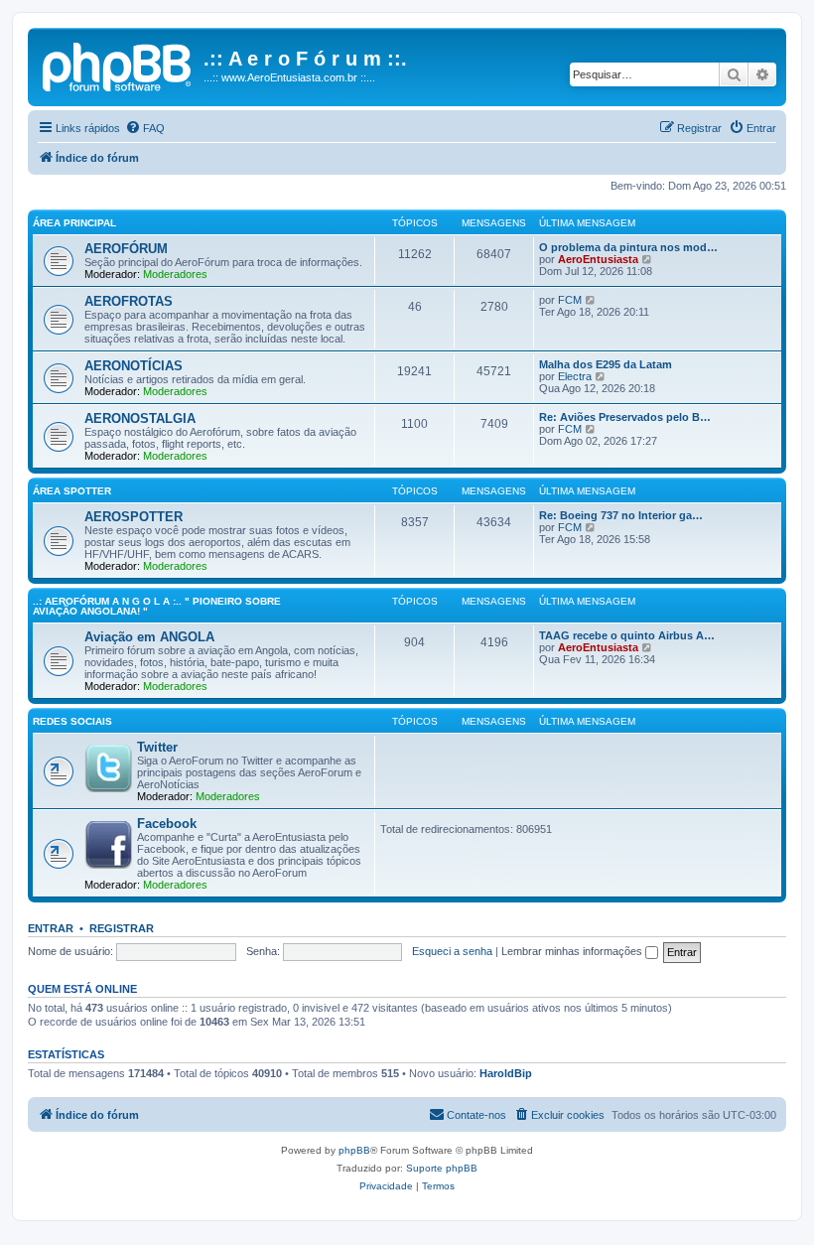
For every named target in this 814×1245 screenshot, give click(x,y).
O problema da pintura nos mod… (628, 247)
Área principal (74, 222)
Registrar (121, 928)
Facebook (167, 823)
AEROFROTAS (128, 301)
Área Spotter (72, 490)
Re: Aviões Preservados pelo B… (625, 417)
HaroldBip (505, 1073)
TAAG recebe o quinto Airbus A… (627, 635)
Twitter (157, 747)
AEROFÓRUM (126, 248)
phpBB (354, 1150)
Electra (575, 376)
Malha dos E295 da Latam (605, 364)
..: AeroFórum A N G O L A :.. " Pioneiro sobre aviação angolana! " (157, 606)
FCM (570, 300)
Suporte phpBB (441, 1168)
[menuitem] (145, 128)
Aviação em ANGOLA (149, 636)
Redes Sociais (72, 721)
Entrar (50, 928)
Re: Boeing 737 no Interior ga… (621, 515)
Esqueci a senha (452, 951)
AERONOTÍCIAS (133, 365)
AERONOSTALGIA (140, 418)
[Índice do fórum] (118, 64)
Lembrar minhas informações (573, 951)
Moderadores (175, 274)
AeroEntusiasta (598, 259)
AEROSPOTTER (133, 516)
